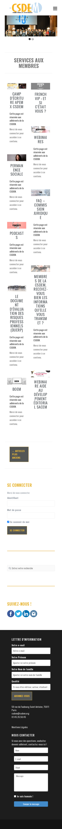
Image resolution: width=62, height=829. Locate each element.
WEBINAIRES (40, 139)
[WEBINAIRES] (40, 129)
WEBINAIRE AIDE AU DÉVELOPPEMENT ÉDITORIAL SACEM (41, 394)
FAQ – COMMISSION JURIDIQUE (41, 209)
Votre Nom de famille (22, 669)
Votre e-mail (18, 645)
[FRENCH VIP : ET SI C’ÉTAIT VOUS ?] (40, 86)
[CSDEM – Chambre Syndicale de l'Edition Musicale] (26, 7)
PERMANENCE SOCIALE (16, 170)
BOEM (16, 389)
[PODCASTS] (16, 225)
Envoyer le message (31, 804)
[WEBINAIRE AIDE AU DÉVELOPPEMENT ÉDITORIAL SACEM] (40, 373)
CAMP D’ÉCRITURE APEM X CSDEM (17, 100)
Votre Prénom (19, 657)
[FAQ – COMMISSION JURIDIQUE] (40, 192)
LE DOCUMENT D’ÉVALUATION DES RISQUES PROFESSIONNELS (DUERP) (17, 313)
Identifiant (12, 498)
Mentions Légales (20, 727)
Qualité (15, 681)
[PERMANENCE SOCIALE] (16, 157)
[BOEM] (16, 380)
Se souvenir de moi (19, 522)
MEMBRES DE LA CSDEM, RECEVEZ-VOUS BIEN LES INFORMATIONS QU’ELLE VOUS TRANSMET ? (41, 299)
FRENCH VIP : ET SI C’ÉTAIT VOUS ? (41, 102)
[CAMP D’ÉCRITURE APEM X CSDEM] (16, 85)
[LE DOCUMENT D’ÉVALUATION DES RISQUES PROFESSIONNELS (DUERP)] (16, 288)
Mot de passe (14, 510)
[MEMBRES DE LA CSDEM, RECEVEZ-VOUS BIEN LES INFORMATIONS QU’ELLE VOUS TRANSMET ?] (40, 268)
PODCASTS (17, 235)
